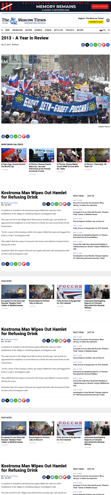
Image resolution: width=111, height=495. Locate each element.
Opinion (48, 30)
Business (38, 30)
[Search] (109, 30)
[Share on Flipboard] (104, 45)
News (7, 30)
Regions (28, 30)
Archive (80, 30)
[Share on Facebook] (83, 45)
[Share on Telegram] (91, 45)
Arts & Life (58, 30)
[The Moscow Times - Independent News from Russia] (23, 20)
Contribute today (96, 22)
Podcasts (70, 30)
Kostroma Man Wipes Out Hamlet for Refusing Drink (34, 195)
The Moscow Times (10, 203)
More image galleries (12, 144)
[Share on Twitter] (87, 45)
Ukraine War (17, 30)
